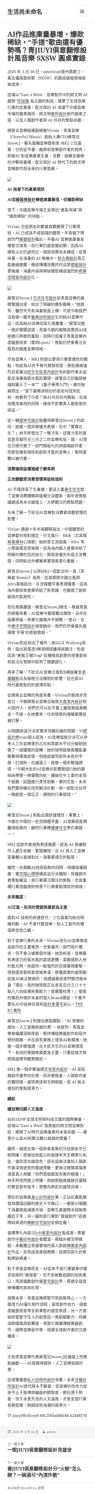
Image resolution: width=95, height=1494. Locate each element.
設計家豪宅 (53, 1004)
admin (51, 1432)
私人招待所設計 (41, 1379)
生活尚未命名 (24, 11)
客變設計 (27, 239)
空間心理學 (29, 873)
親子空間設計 (23, 626)
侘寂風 (23, 101)
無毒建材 (15, 541)
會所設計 (59, 113)
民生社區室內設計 (43, 371)
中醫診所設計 (27, 1239)
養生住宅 (72, 489)
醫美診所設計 (43, 317)
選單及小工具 (82, 11)
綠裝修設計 (26, 199)
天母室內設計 (56, 1069)
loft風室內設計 (48, 1232)
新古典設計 (67, 258)
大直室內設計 (71, 701)
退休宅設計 (29, 420)
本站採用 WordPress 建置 (25, 1488)
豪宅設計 (51, 1281)
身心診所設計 (43, 1197)
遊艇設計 (79, 264)
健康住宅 (59, 827)
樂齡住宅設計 (39, 1222)
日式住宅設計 (45, 297)
